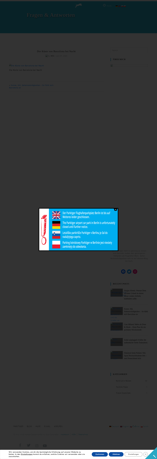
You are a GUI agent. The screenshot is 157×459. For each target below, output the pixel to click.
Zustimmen (99, 454)
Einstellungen (27, 454)
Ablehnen (116, 454)
